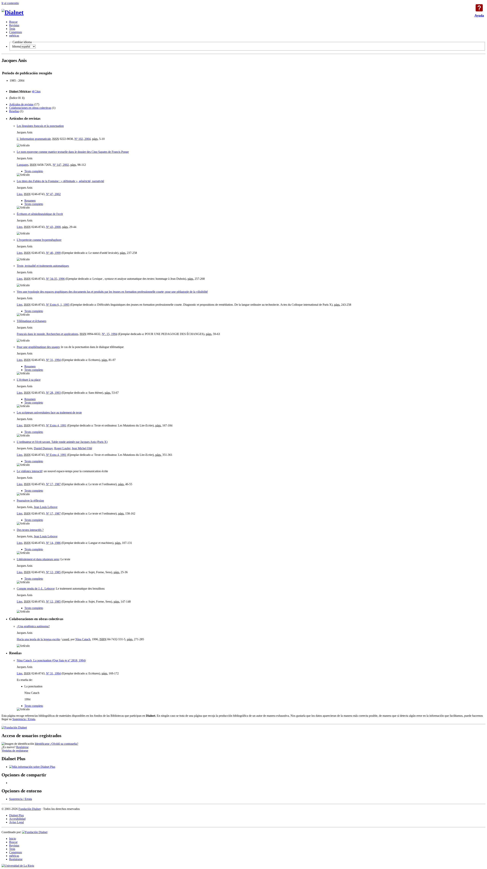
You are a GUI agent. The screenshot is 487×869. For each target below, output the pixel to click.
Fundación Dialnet (29, 808)
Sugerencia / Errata (23, 719)
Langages (22, 164)
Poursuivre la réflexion (30, 500)
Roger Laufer (62, 448)
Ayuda (479, 8)
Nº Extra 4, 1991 (56, 425)
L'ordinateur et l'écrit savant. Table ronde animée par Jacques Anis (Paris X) (62, 441)
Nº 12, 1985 (53, 572)
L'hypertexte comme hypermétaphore (39, 239)
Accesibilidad (17, 818)
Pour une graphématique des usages (38, 347)
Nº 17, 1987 (53, 484)
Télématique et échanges (31, 321)
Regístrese (22, 747)
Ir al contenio (10, 3)
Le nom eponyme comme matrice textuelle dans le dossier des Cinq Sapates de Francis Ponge (73, 151)
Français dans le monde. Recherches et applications (47, 334)
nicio (12, 838)
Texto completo (33, 171)
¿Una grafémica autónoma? (33, 626)
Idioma (16, 46)
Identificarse (42, 743)
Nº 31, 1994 (53, 360)
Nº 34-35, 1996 (55, 278)
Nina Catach (82, 639)
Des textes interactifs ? (30, 530)
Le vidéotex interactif (29, 471)
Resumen (30, 200)
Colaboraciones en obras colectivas (30, 107)
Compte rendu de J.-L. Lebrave (35, 588)
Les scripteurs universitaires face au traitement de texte (49, 412)
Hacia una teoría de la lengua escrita (38, 639)
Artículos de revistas (21, 104)
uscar (13, 21)
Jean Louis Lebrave (45, 507)
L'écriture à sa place (29, 379)
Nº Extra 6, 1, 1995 (57, 304)
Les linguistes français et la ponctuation (40, 125)
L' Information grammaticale (34, 138)
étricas (14, 35)
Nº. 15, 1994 (109, 334)
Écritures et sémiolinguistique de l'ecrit (40, 214)
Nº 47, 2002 (53, 194)
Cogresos (15, 32)
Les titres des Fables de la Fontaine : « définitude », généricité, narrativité (60, 181)
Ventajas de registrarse (15, 750)
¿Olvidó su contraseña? (64, 743)
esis (12, 28)
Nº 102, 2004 (82, 138)
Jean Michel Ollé (82, 448)
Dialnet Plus (16, 815)
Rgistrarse (15, 859)
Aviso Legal (16, 822)
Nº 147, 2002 (61, 164)
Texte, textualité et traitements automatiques (43, 265)
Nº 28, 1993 (53, 392)
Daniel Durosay (43, 448)
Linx (19, 194)
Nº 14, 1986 (53, 542)
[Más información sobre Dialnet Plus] (32, 766)
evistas (14, 25)
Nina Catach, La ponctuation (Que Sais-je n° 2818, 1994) (51, 660)
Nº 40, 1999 (53, 252)
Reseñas (14, 111)
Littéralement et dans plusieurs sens (38, 559)
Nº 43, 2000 (53, 226)
